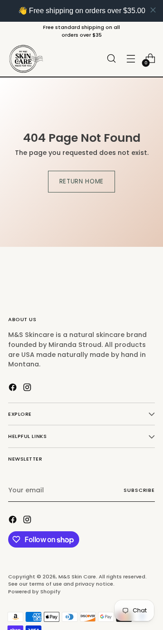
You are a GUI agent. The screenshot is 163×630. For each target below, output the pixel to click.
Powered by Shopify (34, 591)
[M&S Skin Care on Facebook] (13, 389)
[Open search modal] (111, 58)
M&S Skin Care (77, 576)
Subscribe (139, 490)
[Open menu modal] (130, 58)
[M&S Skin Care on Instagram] (28, 389)
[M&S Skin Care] (26, 58)
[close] (153, 10)
